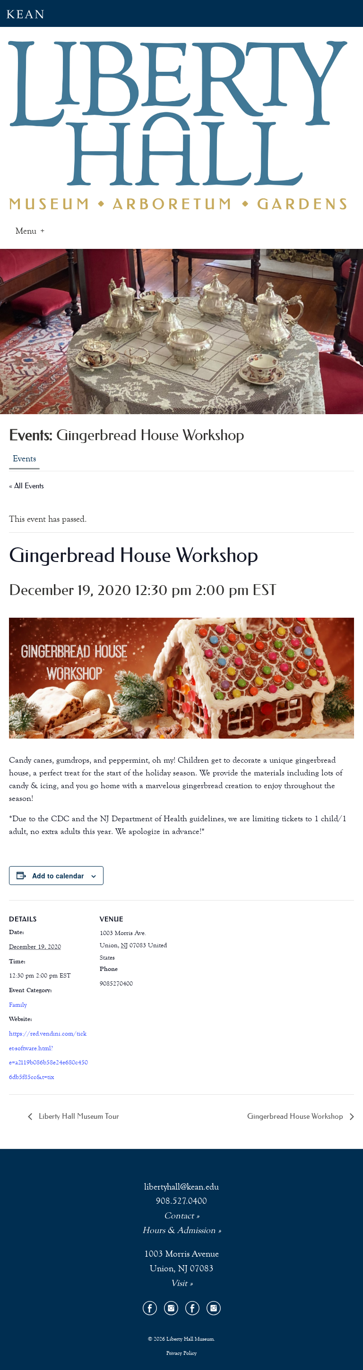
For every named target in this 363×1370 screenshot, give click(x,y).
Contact (179, 1215)
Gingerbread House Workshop (296, 1116)
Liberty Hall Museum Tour (78, 1116)
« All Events (26, 485)
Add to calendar (58, 875)
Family (17, 1005)
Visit (179, 1282)
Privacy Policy (181, 1353)
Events (24, 458)
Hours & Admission (179, 1230)
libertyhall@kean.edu (181, 1186)
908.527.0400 (181, 1200)
